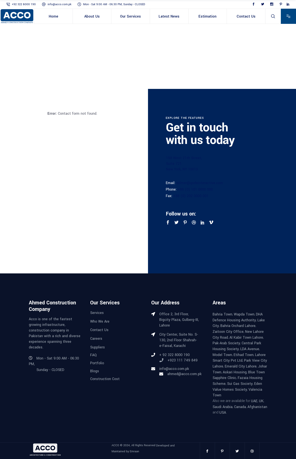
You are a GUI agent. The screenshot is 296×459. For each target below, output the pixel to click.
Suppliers (97, 347)
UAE (254, 401)
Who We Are (99, 321)
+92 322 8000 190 (24, 4)
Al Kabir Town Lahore (246, 337)
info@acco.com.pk (59, 4)
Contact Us (99, 329)
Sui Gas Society (240, 383)
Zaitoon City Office (228, 331)
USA (222, 412)
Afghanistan (257, 406)
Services (97, 312)
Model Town (222, 354)
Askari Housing (235, 371)
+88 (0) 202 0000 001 (190, 195)
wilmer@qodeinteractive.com (199, 182)
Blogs (94, 370)
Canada (240, 406)
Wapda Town (244, 314)
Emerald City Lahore (241, 366)
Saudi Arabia (223, 406)
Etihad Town (244, 354)
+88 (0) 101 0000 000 (195, 189)
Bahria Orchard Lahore (237, 325)
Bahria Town (222, 314)
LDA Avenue (249, 348)
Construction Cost (105, 378)
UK (261, 401)
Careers (96, 338)
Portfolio (97, 363)
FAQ (93, 355)
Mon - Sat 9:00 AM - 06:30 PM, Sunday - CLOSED (114, 4)
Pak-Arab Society (226, 343)
